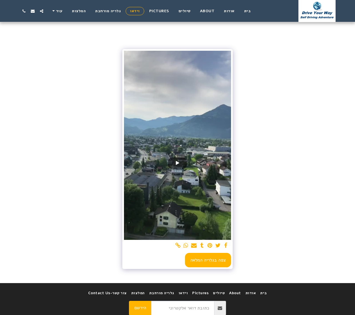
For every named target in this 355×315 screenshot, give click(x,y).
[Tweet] (218, 246)
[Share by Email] (194, 246)
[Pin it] (210, 246)
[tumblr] (202, 246)
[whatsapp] (186, 246)
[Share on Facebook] (226, 246)
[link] (178, 246)
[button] (41, 11)
